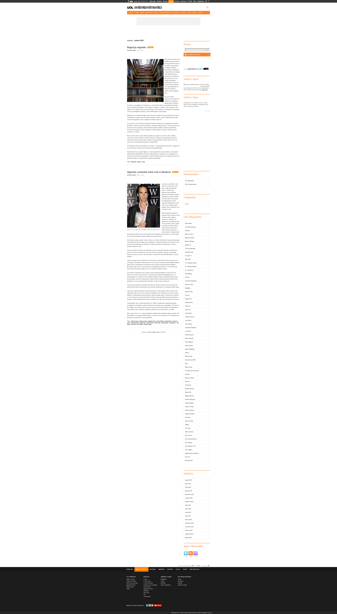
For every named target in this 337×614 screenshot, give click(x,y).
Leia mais (204, 90)
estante (139, 161)
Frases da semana (131, 581)
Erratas (196, 565)
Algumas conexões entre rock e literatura (149, 172)
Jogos (142, 12)
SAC (147, 1)
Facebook (147, 605)
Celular (195, 556)
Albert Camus (135, 321)
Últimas (130, 12)
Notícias (159, 1)
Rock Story (146, 592)
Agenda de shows (182, 585)
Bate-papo (153, 1)
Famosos (183, 1)
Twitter (186, 556)
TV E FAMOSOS (131, 577)
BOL (194, 1)
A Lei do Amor (147, 581)
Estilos (179, 579)
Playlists (180, 583)
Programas (180, 581)
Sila (145, 594)
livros (143, 161)
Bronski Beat (160, 321)
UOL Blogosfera (192, 216)
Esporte (165, 1)
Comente (150, 47)
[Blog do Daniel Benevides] (168, 32)
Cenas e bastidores (166, 585)
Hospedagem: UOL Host (206, 612)
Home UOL (129, 569)
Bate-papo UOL (195, 569)
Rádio (189, 12)
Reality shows (130, 587)
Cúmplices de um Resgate (150, 585)
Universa (177, 1)
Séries (128, 589)
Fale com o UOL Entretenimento (185, 565)
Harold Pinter (168, 321)
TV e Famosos (175, 12)
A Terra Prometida (148, 583)
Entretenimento (148, 7)
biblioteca (133, 161)
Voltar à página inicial (153, 332)
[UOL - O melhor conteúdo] (129, 1)
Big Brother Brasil (130, 585)
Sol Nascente (147, 596)
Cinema (137, 12)
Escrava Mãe (147, 587)
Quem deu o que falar (131, 583)
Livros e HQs (148, 12)
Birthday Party (152, 321)
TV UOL (190, 1)
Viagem (194, 12)
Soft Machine (150, 322)
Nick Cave (143, 322)
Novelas (182, 12)
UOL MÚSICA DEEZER (184, 577)
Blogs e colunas (130, 579)
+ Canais (199, 12)
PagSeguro (200, 1)
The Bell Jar (172, 322)
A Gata (145, 579)
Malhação (146, 590)
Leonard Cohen (135, 322)
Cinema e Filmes (166, 577)
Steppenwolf (164, 322)
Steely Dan (158, 322)
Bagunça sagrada (136, 47)
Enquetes (163, 583)
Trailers (162, 581)
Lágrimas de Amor (148, 589)
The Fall (133, 324)
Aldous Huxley (143, 321)
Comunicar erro (204, 565)
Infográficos (164, 579)
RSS (152, 605)
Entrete (171, 1)
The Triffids (140, 324)
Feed (191, 556)
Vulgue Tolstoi (147, 324)
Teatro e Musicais (164, 12)
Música (156, 12)
